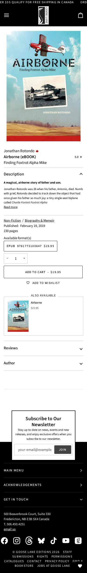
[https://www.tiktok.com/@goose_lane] (56, 540)
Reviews (11, 348)
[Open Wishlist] (80, 566)
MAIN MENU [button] (14, 470)
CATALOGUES (14, 561)
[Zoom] (43, 86)
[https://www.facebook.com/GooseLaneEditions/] (7, 540)
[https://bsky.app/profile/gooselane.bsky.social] (43, 541)
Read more (10, 207)
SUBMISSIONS (23, 556)
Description (14, 174)
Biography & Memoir (39, 220)
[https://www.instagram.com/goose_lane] (19, 540)
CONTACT (34, 561)
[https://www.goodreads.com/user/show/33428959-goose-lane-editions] (80, 540)
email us (10, 529)
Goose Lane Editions (33, 552)
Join (63, 449)
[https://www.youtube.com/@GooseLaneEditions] (68, 540)
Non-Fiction (12, 220)
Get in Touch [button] (16, 499)
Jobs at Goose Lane (53, 566)
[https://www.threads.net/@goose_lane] (31, 541)
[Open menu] (11, 15)
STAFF (67, 552)
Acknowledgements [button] (23, 485)
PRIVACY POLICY (57, 561)
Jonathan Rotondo (19, 151)
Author (9, 363)
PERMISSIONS (62, 556)
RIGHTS (42, 556)
